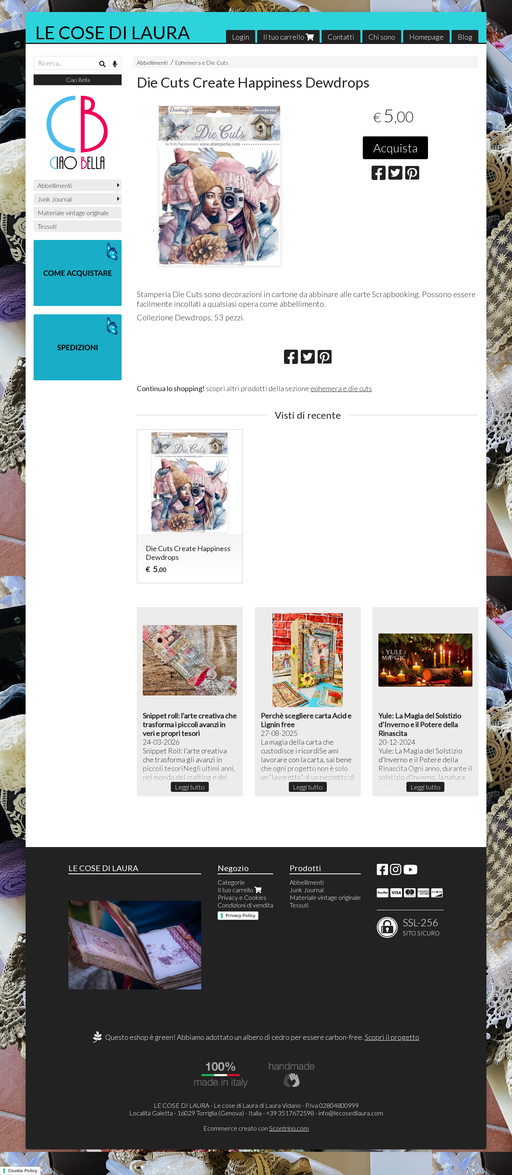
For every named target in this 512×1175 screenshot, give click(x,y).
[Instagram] (395, 871)
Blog (465, 36)
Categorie (231, 882)
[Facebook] (382, 871)
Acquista (395, 147)
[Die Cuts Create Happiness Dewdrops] (220, 185)
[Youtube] (410, 871)
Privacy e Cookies (242, 897)
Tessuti (47, 226)
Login (240, 36)
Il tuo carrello (284, 36)
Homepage (426, 36)
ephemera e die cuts (341, 388)
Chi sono (381, 36)
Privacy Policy (240, 915)
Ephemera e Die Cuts (201, 62)
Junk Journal (55, 199)
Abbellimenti (152, 62)
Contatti (341, 36)
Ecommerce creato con (256, 1128)
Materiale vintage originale (73, 212)
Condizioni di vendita (245, 905)
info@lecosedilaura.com (350, 1113)
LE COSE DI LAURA (112, 32)
